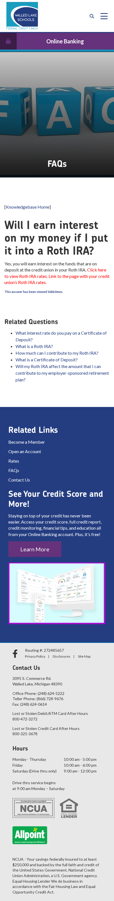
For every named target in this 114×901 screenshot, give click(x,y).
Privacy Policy (35, 656)
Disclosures (61, 656)
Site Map (84, 656)
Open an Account (24, 451)
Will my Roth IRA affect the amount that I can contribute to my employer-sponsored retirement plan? (62, 373)
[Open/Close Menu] (104, 16)
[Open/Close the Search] (92, 16)
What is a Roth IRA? (34, 346)
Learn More (34, 549)
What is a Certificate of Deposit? (47, 359)
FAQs (13, 470)
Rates (13, 460)
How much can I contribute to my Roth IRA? (57, 353)
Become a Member (26, 442)
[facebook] (15, 653)
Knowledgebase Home (27, 206)
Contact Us (19, 479)
